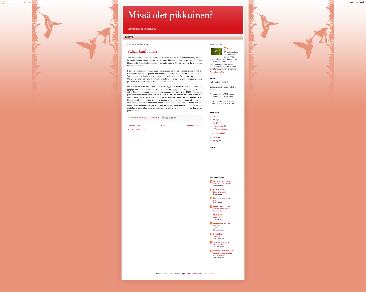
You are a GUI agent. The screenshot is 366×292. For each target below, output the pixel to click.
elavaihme (216, 217)
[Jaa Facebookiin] (172, 117)
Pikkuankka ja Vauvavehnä (222, 183)
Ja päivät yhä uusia (221, 242)
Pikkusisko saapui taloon (221, 209)
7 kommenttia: (154, 117)
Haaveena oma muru (221, 198)
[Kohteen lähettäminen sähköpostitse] (163, 117)
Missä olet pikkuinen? (170, 15)
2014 (215, 137)
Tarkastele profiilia (217, 72)
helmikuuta (219, 126)
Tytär (215, 228)
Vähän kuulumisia (142, 51)
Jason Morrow (191, 274)
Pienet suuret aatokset (222, 207)
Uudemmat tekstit (134, 126)
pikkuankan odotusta (221, 181)
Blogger (213, 274)
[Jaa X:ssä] (169, 117)
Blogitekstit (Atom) (139, 130)
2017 (215, 116)
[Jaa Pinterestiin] (174, 117)
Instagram (216, 236)
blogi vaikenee (218, 244)
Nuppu (229, 48)
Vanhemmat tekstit (194, 126)
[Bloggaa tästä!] (166, 117)
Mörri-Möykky (218, 190)
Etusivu (129, 37)
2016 (215, 120)
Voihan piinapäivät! (219, 255)
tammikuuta (219, 133)
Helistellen (217, 234)
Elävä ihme (217, 215)
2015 (215, 123)
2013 (215, 141)
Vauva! (215, 200)
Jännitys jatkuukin (219, 192)
